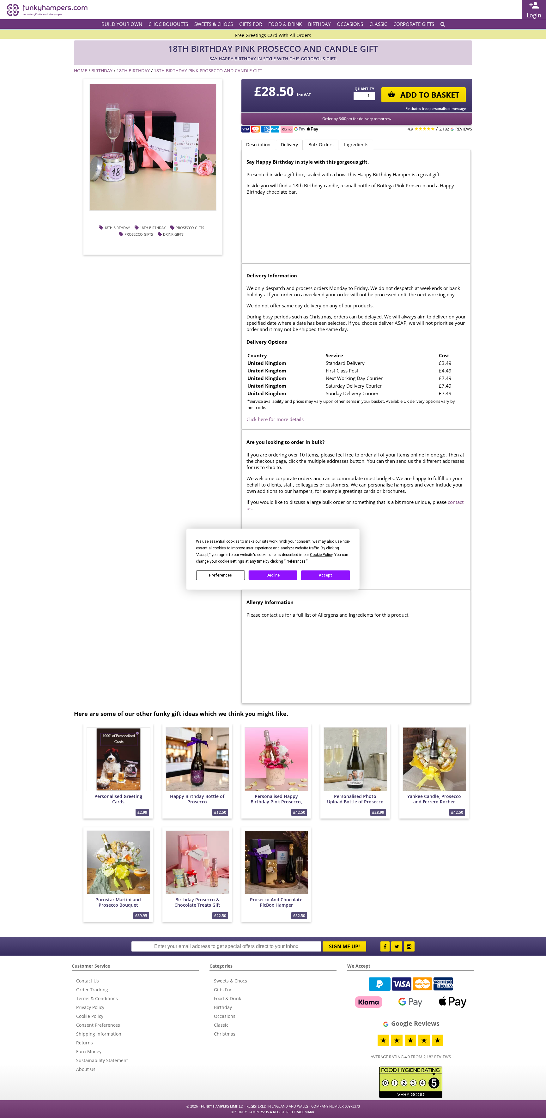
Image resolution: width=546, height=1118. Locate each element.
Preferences (220, 575)
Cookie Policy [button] (321, 554)
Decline (273, 575)
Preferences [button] (296, 561)
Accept (325, 575)
